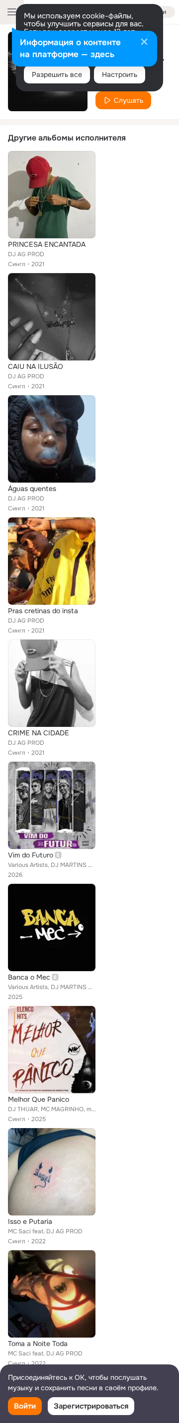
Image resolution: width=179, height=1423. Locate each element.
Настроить (119, 74)
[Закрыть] (144, 43)
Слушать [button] (128, 100)
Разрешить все (57, 74)
